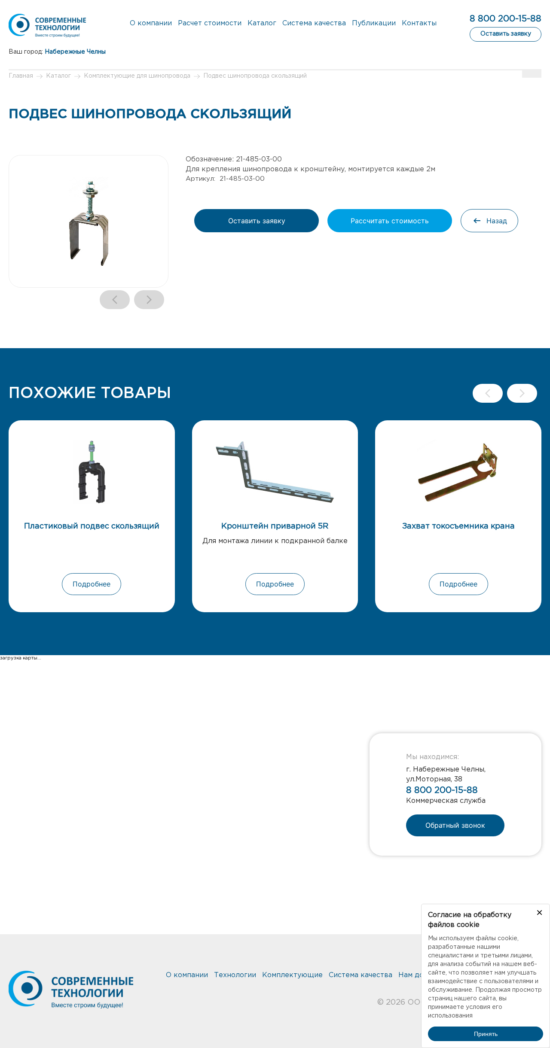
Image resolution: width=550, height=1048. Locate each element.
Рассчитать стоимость (390, 220)
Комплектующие (292, 975)
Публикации (374, 23)
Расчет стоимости (209, 23)
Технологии (235, 975)
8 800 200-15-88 (505, 19)
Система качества (314, 23)
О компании (151, 23)
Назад (496, 220)
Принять (486, 1033)
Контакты (419, 23)
